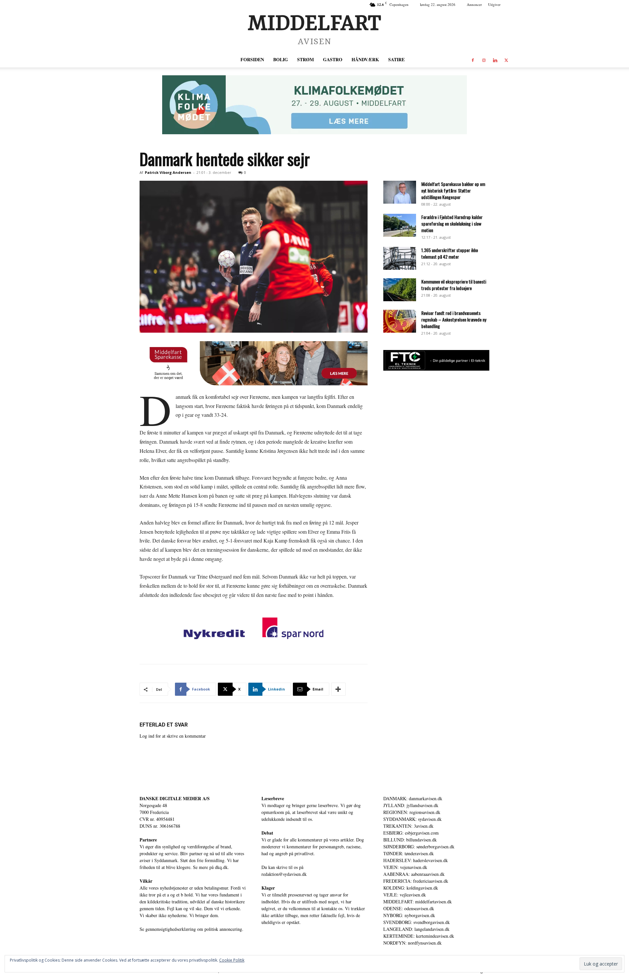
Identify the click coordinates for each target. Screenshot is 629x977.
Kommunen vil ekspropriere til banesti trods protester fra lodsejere (453, 284)
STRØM (305, 59)
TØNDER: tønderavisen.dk (408, 853)
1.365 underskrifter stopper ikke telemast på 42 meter (449, 253)
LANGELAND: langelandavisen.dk (416, 929)
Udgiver (494, 4)
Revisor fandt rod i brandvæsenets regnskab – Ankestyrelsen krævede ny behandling (453, 319)
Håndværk (365, 59)
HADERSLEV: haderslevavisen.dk (415, 860)
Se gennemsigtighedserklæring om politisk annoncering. (191, 929)
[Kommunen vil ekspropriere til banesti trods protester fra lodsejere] (399, 289)
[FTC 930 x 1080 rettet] (436, 369)
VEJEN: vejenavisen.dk (405, 867)
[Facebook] (473, 59)
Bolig (280, 59)
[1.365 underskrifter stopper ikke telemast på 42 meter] (399, 258)
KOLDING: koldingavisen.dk (410, 888)
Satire (396, 59)
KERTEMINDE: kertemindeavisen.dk (418, 936)
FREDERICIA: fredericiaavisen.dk (415, 881)
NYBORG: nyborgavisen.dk (409, 915)
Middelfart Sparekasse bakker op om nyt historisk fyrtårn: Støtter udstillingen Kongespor (453, 190)
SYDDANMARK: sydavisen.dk (412, 819)
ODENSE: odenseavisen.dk (408, 908)
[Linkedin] (495, 59)
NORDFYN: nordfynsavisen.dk (412, 943)
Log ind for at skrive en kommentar (173, 736)
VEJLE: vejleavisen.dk (404, 895)
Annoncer (474, 4)
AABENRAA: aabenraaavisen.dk (414, 874)
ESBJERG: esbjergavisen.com (411, 833)
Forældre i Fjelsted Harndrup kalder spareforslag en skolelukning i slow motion (452, 223)
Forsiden (252, 59)
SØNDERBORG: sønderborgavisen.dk (418, 846)
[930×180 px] (314, 104)
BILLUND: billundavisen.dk (410, 840)
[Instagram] (484, 59)
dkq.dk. (222, 867)
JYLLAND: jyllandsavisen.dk (410, 805)
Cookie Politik (231, 960)
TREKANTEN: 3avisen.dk (408, 826)
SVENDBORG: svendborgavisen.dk (416, 922)
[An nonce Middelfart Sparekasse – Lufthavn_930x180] (254, 363)
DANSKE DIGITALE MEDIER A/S (175, 798)
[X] (506, 59)
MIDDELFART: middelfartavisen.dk (417, 901)
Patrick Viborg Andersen (168, 172)
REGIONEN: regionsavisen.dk (411, 812)
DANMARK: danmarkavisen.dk (412, 798)
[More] (338, 689)
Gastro (332, 59)
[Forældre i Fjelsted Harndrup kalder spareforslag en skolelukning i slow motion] (399, 225)
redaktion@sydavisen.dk (284, 874)
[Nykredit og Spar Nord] (254, 630)
